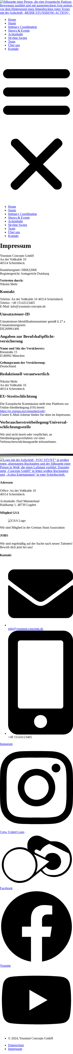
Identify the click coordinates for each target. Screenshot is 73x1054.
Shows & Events (19, 30)
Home (12, 19)
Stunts (12, 23)
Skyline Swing (17, 38)
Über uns (14, 45)
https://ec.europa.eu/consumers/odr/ (22, 411)
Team (11, 41)
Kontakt (13, 49)
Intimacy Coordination (22, 27)
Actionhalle (15, 34)
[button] (36, 128)
